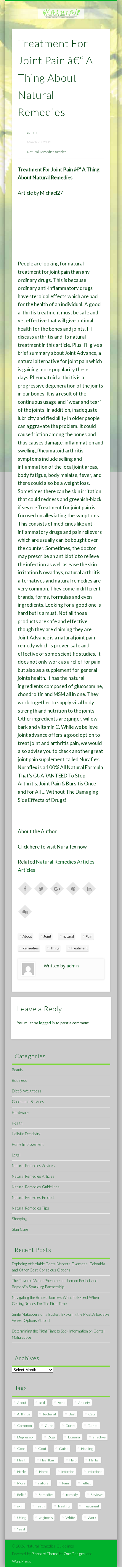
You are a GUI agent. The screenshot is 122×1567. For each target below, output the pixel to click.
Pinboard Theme (45, 1553)
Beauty (17, 1069)
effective (99, 1437)
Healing (87, 1448)
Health (17, 1123)
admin (32, 132)
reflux (86, 1483)
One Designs (74, 1553)
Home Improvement (28, 1144)
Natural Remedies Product (33, 1197)
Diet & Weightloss (26, 1091)
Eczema (74, 1437)
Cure (49, 1425)
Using (21, 1517)
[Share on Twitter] (41, 888)
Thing (54, 948)
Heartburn (48, 1460)
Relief (21, 1494)
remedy (72, 1494)
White (70, 1517)
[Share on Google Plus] (57, 888)
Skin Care (20, 1229)
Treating (63, 1506)
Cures (70, 1425)
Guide (63, 1448)
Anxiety (84, 1402)
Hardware (20, 1112)
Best (72, 1414)
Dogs (51, 1437)
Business (19, 1080)
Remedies (31, 948)
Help (72, 1460)
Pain (89, 936)
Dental (93, 1425)
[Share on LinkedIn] (89, 888)
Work (92, 1517)
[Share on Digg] (25, 911)
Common (24, 1425)
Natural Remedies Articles (46, 152)
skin (20, 1506)
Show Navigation (96, 53)
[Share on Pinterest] (73, 888)
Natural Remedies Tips (30, 1208)
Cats (91, 1414)
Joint (47, 936)
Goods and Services (28, 1101)
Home (44, 1471)
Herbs (21, 1471)
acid (42, 1402)
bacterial (49, 1414)
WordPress (21, 1561)
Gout (42, 1448)
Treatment (79, 948)
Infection (68, 1471)
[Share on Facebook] (25, 888)
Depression (26, 1437)
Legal (16, 1155)
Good (21, 1448)
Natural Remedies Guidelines (36, 1186)
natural (68, 936)
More (21, 1483)
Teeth (40, 1506)
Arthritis (23, 1414)
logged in (47, 1022)
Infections (94, 1471)
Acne (61, 1402)
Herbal (94, 1460)
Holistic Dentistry (26, 1133)
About (27, 936)
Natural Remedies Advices (33, 1165)
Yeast (21, 1529)
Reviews (97, 1494)
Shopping (19, 1218)
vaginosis (46, 1517)
